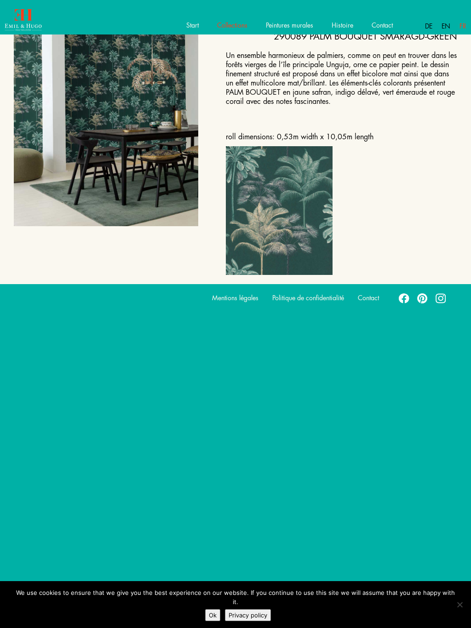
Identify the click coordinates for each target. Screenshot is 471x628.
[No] (459, 604)
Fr (463, 26)
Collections (232, 25)
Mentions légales (235, 298)
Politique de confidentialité (308, 298)
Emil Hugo (40, 20)
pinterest (423, 298)
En (446, 26)
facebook (404, 298)
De (428, 26)
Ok (213, 615)
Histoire (342, 25)
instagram (441, 298)
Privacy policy (248, 615)
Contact (382, 25)
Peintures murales (289, 25)
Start (192, 25)
